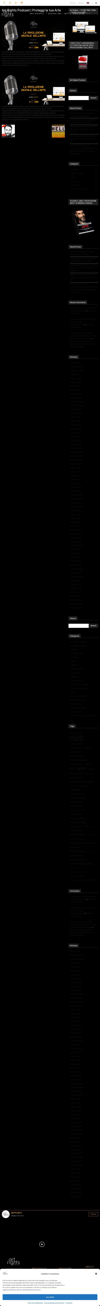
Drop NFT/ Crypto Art (79, 688)
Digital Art (74, 676)
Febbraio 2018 (76, 600)
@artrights (16, 1212)
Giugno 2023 (75, 378)
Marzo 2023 (75, 390)
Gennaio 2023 (76, 397)
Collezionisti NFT (77, 669)
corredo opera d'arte (77, 810)
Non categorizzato (78, 700)
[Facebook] (4, 3)
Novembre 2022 (77, 405)
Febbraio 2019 (76, 561)
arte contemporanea (79, 760)
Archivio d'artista (76, 744)
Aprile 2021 (74, 479)
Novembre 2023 (77, 366)
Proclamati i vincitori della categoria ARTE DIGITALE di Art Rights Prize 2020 (82, 344)
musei (92, 843)
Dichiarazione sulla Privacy (54, 1303)
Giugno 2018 (75, 584)
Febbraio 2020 (76, 534)
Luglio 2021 (75, 467)
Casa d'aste (88, 773)
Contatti (69, 1303)
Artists (72, 661)
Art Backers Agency (78, 641)
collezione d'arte (78, 798)
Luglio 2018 (75, 580)
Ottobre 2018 (75, 572)
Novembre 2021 (77, 452)
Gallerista (91, 835)
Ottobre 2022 (75, 409)
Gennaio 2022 (76, 444)
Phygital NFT (75, 704)
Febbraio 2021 (76, 487)
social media (74, 868)
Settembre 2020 (77, 506)
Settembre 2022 (77, 413)
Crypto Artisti (75, 673)
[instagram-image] (9, 1228)
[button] (96, 1273)
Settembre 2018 (77, 576)
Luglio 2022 (75, 421)
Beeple (91, 769)
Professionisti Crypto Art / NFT (83, 715)
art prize (87, 764)
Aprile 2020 (74, 526)
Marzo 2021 (75, 483)
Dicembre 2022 (76, 401)
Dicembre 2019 (76, 537)
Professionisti (76, 711)
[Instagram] (10, 3)
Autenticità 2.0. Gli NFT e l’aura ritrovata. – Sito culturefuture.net (82, 322)
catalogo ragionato (76, 778)
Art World (74, 657)
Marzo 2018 (75, 596)
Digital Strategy (78, 822)
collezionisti (76, 806)
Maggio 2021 (75, 475)
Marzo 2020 (75, 530)
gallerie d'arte (78, 834)
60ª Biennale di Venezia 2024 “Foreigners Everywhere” (82, 114)
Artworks (74, 665)
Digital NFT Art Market (79, 684)
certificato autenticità (82, 781)
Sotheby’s (90, 880)
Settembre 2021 (77, 460)
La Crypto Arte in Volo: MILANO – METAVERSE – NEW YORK (83, 121)
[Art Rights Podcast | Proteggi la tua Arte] (33, 49)
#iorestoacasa (76, 733)
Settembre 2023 (77, 370)
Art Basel (87, 748)
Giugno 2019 (75, 549)
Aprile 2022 (74, 432)
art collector (75, 752)
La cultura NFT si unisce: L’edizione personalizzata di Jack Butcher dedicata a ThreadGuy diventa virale (83, 150)
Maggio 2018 (75, 588)
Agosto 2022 (75, 417)
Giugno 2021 (75, 471)
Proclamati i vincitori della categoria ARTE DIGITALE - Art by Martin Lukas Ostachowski (83, 336)
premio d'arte (78, 859)
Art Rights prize (76, 653)
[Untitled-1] (33, 104)
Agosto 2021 (75, 464)
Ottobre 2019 (75, 541)
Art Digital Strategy (78, 645)
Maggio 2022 (75, 429)
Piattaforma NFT (77, 851)
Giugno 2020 (75, 518)
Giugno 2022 (75, 425)
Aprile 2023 (74, 386)
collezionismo (76, 802)
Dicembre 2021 (76, 448)
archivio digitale (76, 748)
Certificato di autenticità (79, 786)
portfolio (90, 851)
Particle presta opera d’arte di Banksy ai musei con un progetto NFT (83, 139)
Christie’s (75, 789)
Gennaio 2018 (76, 604)
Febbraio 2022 (76, 440)
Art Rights (74, 649)
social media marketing (78, 872)
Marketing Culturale (78, 696)
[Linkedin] (16, 3)
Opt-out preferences (35, 1303)
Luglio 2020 (75, 514)
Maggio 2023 (75, 382)
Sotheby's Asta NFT (76, 880)
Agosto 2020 (75, 510)
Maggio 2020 (75, 522)
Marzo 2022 (75, 436)
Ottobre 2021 (75, 456)
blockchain (76, 773)
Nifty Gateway (75, 847)
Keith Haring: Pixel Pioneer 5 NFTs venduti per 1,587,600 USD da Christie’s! (83, 129)
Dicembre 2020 (76, 495)
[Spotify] (21, 3)
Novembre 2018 (77, 569)
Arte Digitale (76, 764)
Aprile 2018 (74, 592)
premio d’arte (76, 855)
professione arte (81, 863)
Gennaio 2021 (76, 491)
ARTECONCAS (77, 756)
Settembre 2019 (77, 545)
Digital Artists (76, 814)
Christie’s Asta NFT (77, 794)
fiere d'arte (88, 826)
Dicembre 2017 (76, 607)
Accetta (50, 1297)
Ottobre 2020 (75, 502)
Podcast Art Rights (78, 708)
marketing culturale (77, 839)
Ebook (72, 692)
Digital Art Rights (77, 818)
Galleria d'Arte (76, 830)
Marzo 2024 (75, 362)
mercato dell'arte (79, 843)
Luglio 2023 (75, 374)
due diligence (76, 826)
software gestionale (77, 876)
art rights (78, 768)
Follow (93, 1214)
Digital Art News (77, 680)
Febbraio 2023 (76, 394)
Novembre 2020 (77, 499)
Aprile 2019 (74, 553)
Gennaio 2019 (76, 565)
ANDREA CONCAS (77, 738)
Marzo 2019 (75, 557)
